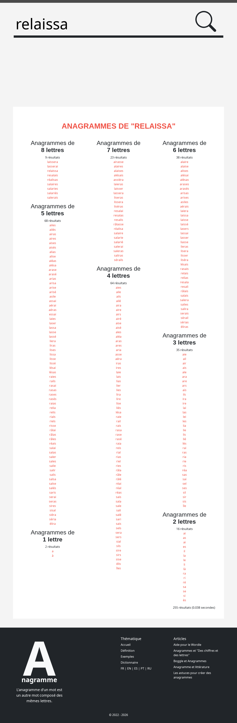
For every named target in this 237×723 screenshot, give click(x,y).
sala (118, 501)
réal (118, 488)
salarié (118, 242)
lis (184, 435)
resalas (118, 215)
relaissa (52, 171)
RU (149, 668)
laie (118, 372)
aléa (118, 336)
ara (184, 377)
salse (52, 484)
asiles (184, 202)
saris (52, 492)
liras (53, 345)
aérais (184, 206)
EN (129, 668)
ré (184, 582)
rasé (119, 439)
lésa (118, 412)
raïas (52, 403)
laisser (118, 189)
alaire (184, 162)
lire (118, 399)
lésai (52, 368)
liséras (118, 206)
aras (119, 341)
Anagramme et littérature (191, 667)
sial (118, 541)
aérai (52, 305)
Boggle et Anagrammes (189, 661)
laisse (184, 220)
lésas (52, 372)
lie (184, 430)
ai (184, 533)
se (184, 591)
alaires (118, 166)
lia (184, 426)
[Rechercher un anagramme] (206, 21)
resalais (52, 175)
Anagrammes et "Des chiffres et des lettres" (195, 653)
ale (184, 372)
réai (118, 484)
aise (118, 323)
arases (184, 184)
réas (119, 492)
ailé (118, 301)
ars (184, 385)
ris (184, 466)
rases (52, 394)
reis (118, 448)
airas (52, 234)
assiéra (118, 180)
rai (184, 448)
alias (52, 252)
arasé (52, 274)
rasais (184, 269)
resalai (118, 211)
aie (184, 354)
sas (184, 475)
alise (52, 256)
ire (184, 403)
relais (184, 273)
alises (184, 171)
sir (184, 497)
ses (184, 488)
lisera (184, 251)
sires (52, 506)
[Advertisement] (118, 70)
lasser (184, 238)
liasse (184, 242)
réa (184, 470)
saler (52, 457)
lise (118, 403)
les (184, 421)
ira (184, 399)
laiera (184, 211)
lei (184, 417)
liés (118, 408)
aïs (184, 390)
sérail (184, 318)
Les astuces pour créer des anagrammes (192, 675)
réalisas (52, 180)
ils (184, 394)
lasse (52, 332)
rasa (119, 430)
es (184, 547)
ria (184, 457)
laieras (118, 184)
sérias (184, 322)
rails (53, 381)
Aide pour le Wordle (187, 645)
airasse (118, 162)
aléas (52, 261)
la (184, 556)
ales (118, 332)
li (184, 564)
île (184, 506)
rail (118, 421)
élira (53, 524)
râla (118, 470)
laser (52, 323)
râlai (53, 430)
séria (52, 519)
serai (52, 497)
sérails (118, 260)
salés (52, 488)
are (184, 381)
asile (52, 296)
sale (118, 506)
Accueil (126, 645)
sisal (53, 510)
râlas (52, 435)
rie (184, 461)
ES (136, 668)
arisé (52, 292)
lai (184, 408)
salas (52, 452)
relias (184, 278)
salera (184, 300)
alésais (118, 175)
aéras (52, 310)
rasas (52, 390)
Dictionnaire (129, 662)
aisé (118, 328)
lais (118, 377)
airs (118, 314)
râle (118, 475)
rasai (52, 385)
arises (184, 197)
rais (118, 426)
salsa (52, 479)
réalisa (118, 229)
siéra (52, 515)
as (184, 538)
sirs (118, 555)
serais (184, 313)
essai (52, 314)
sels (118, 528)
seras (52, 501)
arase (52, 270)
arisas (184, 193)
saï (184, 479)
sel (184, 484)
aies (118, 287)
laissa (184, 215)
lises (53, 350)
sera (119, 533)
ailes (52, 225)
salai (52, 448)
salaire (118, 233)
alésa (52, 265)
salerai (118, 246)
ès (184, 600)
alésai (184, 175)
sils (118, 546)
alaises (118, 171)
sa (184, 587)
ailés (52, 230)
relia (53, 408)
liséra (184, 260)
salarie (118, 238)
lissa (53, 354)
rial (118, 452)
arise (52, 287)
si (184, 596)
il (184, 551)
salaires (52, 184)
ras (184, 452)
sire (118, 550)
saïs (118, 524)
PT (142, 668)
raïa (118, 443)
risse (52, 426)
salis (53, 475)
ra (184, 573)
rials (53, 417)
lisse (53, 359)
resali (184, 287)
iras (118, 363)
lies (118, 390)
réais (52, 443)
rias (118, 457)
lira (118, 394)
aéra (118, 359)
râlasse (118, 224)
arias (52, 279)
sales (52, 461)
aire (118, 310)
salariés (52, 193)
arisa (52, 283)
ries (118, 466)
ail (184, 359)
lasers (184, 229)
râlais (184, 291)
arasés (184, 189)
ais (184, 368)
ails (118, 296)
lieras (184, 246)
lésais (184, 264)
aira (118, 305)
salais (184, 295)
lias (118, 381)
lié (184, 439)
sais (118, 497)
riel (118, 461)
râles (52, 439)
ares (119, 345)
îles (118, 568)
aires (52, 238)
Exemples (127, 657)
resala (184, 282)
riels (53, 421)
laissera (52, 162)
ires (118, 368)
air (184, 363)
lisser (184, 255)
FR (122, 668)
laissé (184, 224)
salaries (52, 189)
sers (118, 537)
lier (118, 385)
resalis (118, 220)
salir (53, 470)
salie (52, 466)
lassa (52, 328)
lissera (118, 202)
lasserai (52, 166)
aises (52, 243)
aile (118, 292)
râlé (118, 479)
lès (184, 443)
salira (184, 309)
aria (118, 350)
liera (53, 341)
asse (118, 354)
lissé (53, 363)
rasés (52, 399)
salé (118, 515)
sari (118, 519)
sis (184, 501)
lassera (118, 193)
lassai (184, 233)
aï (184, 542)
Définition (128, 651)
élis (118, 564)
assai (52, 301)
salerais (52, 197)
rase (119, 435)
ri (184, 578)
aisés (52, 247)
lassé (52, 336)
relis (53, 412)
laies (52, 319)
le (184, 560)
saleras (118, 251)
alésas (184, 180)
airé (118, 319)
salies (184, 304)
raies (52, 377)
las (184, 412)
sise (118, 559)
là (184, 569)
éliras (184, 327)
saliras (118, 255)
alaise (184, 166)
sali (118, 510)
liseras (118, 197)
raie (118, 417)
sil (184, 492)
